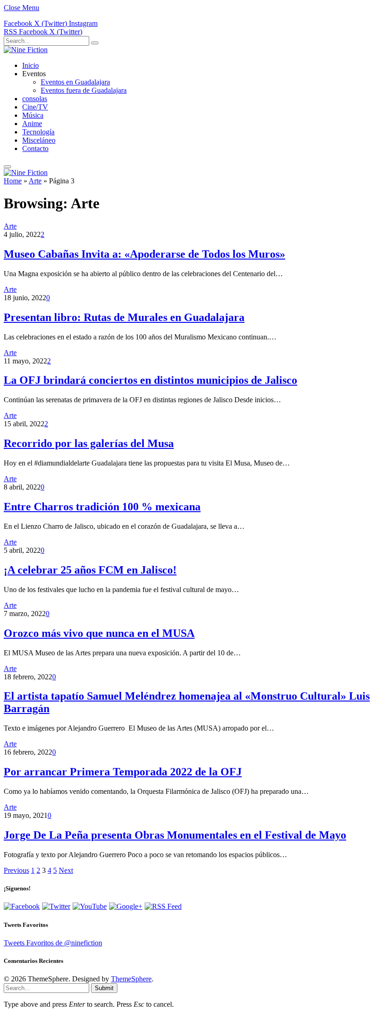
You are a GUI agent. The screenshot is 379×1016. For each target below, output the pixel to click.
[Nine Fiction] (26, 50)
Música (32, 115)
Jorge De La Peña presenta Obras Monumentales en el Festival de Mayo (175, 835)
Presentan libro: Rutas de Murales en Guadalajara (124, 317)
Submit (104, 988)
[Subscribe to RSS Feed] (163, 906)
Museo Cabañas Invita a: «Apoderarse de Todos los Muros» (144, 254)
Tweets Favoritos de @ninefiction (53, 943)
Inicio (30, 65)
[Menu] (7, 166)
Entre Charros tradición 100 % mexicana (102, 507)
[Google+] (125, 906)
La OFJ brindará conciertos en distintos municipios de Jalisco (150, 380)
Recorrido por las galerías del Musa (89, 443)
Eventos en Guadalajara (75, 82)
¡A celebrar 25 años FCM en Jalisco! (90, 570)
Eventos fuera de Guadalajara (84, 90)
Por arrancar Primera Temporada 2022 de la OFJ (123, 772)
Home (13, 181)
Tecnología (38, 132)
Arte (35, 181)
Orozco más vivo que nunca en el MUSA (99, 633)
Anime (32, 123)
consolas (34, 99)
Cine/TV (35, 107)
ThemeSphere (131, 979)
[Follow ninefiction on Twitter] (56, 906)
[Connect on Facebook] (22, 906)
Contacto (35, 148)
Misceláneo (38, 140)
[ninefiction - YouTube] (90, 906)
